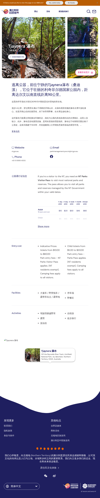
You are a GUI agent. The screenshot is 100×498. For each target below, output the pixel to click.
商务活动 (55, 430)
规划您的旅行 (64, 11)
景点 (36, 11)
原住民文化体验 (48, 467)
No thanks (71, 3)
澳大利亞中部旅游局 (60, 440)
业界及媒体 (56, 426)
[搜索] (89, 11)
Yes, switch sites (54, 3)
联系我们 (8, 426)
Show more (43, 226)
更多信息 (16, 131)
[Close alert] (97, 2)
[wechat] (45, 475)
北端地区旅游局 (58, 435)
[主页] (10, 11)
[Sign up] (94, 11)
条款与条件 (9, 435)
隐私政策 (8, 430)
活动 (48, 11)
